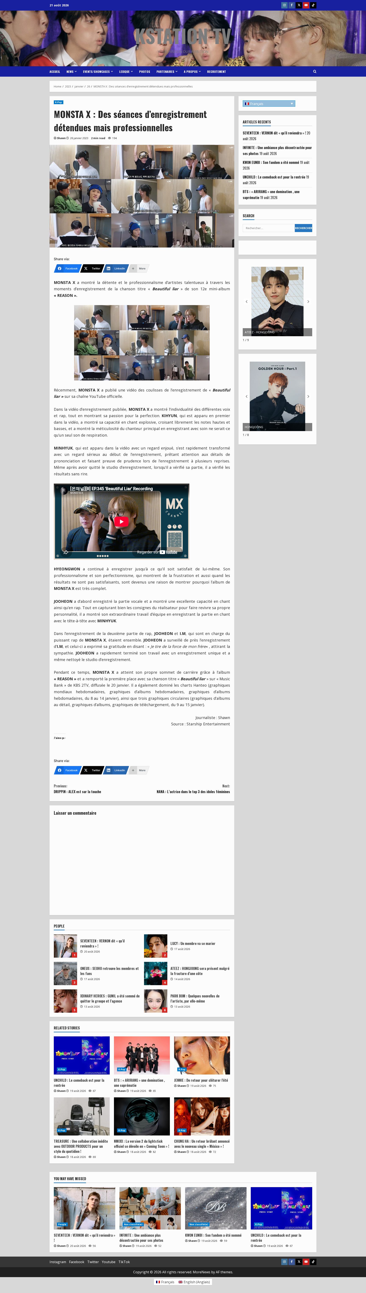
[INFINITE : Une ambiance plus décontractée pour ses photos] (150, 1208)
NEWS (70, 71)
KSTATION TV (183, 35)
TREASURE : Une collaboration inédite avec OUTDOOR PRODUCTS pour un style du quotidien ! (81, 1146)
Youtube (108, 1262)
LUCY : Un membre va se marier (155, 946)
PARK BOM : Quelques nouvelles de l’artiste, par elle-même (155, 1001)
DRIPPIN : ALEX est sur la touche (77, 788)
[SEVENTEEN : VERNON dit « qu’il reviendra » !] (84, 1208)
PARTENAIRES (165, 71)
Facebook (76, 1262)
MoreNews (201, 1272)
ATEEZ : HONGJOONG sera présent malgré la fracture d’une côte (155, 973)
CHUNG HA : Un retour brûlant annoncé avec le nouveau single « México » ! (202, 1144)
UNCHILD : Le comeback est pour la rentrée (274, 177)
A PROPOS (191, 71)
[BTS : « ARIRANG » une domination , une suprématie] (142, 1055)
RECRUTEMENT (216, 71)
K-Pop (58, 102)
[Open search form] (314, 72)
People (62, 1224)
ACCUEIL (55, 71)
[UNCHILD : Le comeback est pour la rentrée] (82, 1055)
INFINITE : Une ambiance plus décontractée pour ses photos (141, 1238)
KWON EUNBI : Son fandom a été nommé (271, 162)
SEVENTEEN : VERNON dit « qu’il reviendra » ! (65, 946)
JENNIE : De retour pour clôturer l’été (201, 1080)
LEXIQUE (124, 71)
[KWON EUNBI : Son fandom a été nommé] (216, 1208)
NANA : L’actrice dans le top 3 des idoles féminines (193, 788)
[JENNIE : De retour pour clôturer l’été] (202, 1055)
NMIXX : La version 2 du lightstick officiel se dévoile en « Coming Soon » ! (141, 1144)
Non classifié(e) (133, 1224)
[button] (308, 302)
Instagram (58, 1262)
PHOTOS (144, 71)
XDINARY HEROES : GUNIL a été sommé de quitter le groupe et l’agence (65, 1001)
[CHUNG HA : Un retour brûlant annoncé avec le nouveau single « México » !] (202, 1116)
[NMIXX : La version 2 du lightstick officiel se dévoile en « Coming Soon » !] (142, 1116)
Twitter (93, 1262)
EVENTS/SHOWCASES (96, 71)
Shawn (61, 138)
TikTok (124, 1262)
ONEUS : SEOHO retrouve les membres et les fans (65, 973)
